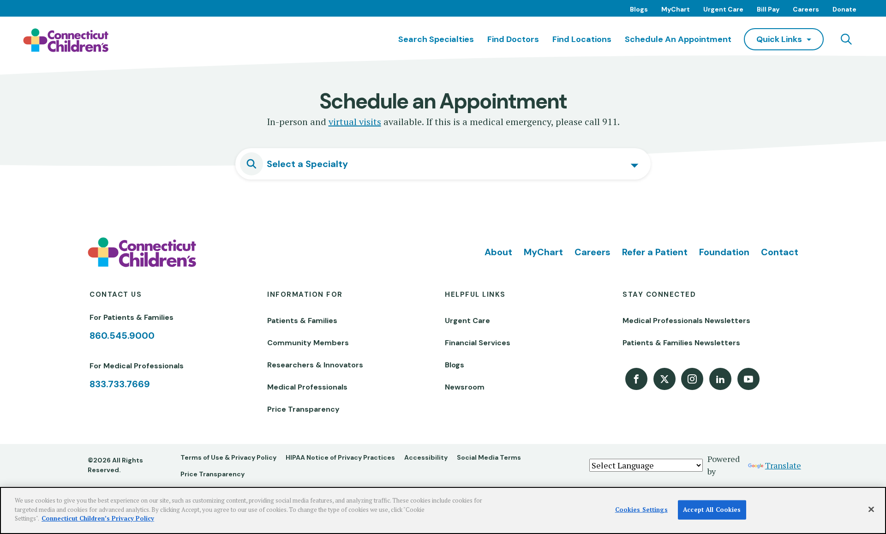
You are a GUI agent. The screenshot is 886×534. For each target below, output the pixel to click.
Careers (806, 9)
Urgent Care (723, 9)
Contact (779, 252)
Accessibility (426, 457)
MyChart (675, 9)
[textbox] (452, 163)
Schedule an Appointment (678, 39)
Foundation (724, 252)
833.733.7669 (120, 384)
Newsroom (465, 387)
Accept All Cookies (712, 509)
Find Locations (581, 39)
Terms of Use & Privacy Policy (228, 457)
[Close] (871, 509)
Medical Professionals (307, 387)
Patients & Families (302, 320)
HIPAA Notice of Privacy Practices (340, 457)
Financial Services (477, 343)
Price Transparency (303, 409)
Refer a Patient (655, 252)
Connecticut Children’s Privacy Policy (98, 518)
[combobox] (443, 164)
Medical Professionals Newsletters (686, 320)
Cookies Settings (641, 509)
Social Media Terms (489, 457)
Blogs (639, 9)
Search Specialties (436, 39)
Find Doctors (513, 39)
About (498, 252)
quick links (779, 39)
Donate (844, 9)
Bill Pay (768, 9)
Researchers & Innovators (315, 365)
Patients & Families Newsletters (681, 343)
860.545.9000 (122, 336)
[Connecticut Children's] (65, 40)
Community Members (308, 343)
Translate (783, 465)
